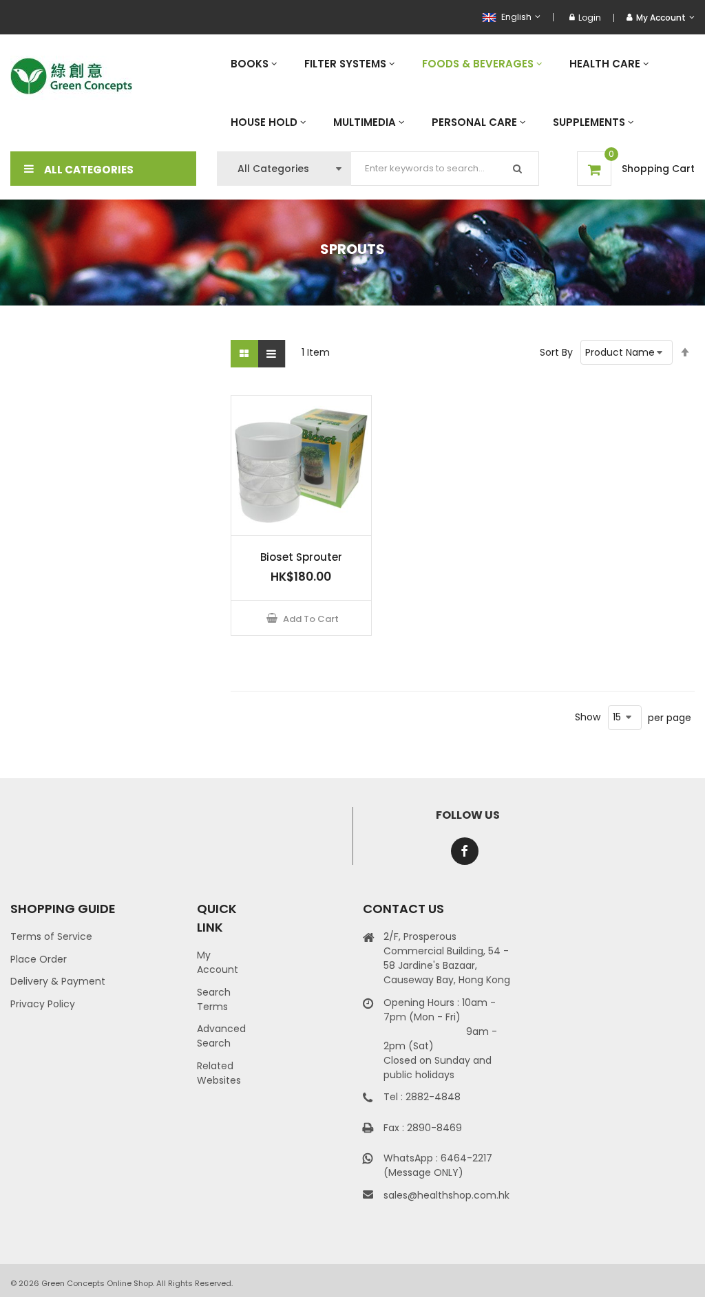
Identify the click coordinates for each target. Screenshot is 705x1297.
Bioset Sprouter (301, 557)
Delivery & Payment (57, 981)
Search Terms (214, 999)
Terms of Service (51, 936)
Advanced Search (221, 1036)
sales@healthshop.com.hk (446, 1195)
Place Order (38, 959)
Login (589, 17)
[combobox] (445, 168)
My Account (217, 962)
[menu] (456, 92)
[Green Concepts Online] (71, 77)
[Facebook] (464, 851)
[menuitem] (254, 63)
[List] (272, 353)
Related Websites (219, 1073)
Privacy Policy (42, 1004)
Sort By (556, 352)
